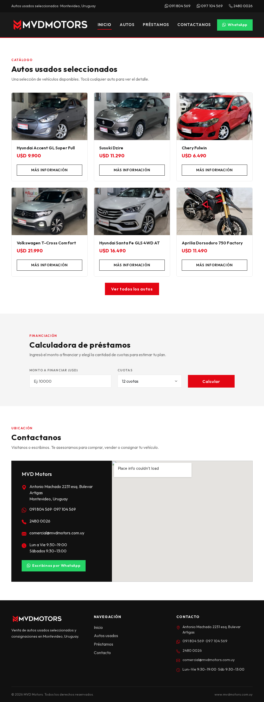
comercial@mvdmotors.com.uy (56, 532)
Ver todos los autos (132, 289)
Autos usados (106, 635)
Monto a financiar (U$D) (53, 370)
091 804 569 (179, 6)
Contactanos (194, 24)
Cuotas (125, 370)
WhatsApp (238, 24)
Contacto (102, 652)
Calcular (211, 381)
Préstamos (156, 24)
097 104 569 (211, 6)
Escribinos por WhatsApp (56, 565)
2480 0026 (243, 6)
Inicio (104, 24)
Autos (127, 24)
